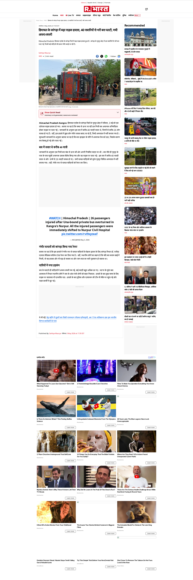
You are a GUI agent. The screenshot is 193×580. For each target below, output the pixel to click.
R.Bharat (83, 3)
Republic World (92, 3)
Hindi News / (40, 20)
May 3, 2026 (85, 240)
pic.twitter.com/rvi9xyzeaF (80, 234)
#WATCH (54, 218)
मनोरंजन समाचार (128, 322)
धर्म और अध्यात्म (128, 203)
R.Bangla (100, 3)
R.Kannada (107, 3)
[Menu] (145, 9)
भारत (40, 56)
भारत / (45, 20)
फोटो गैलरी (127, 262)
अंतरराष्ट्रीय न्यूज (128, 54)
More (136, 15)
